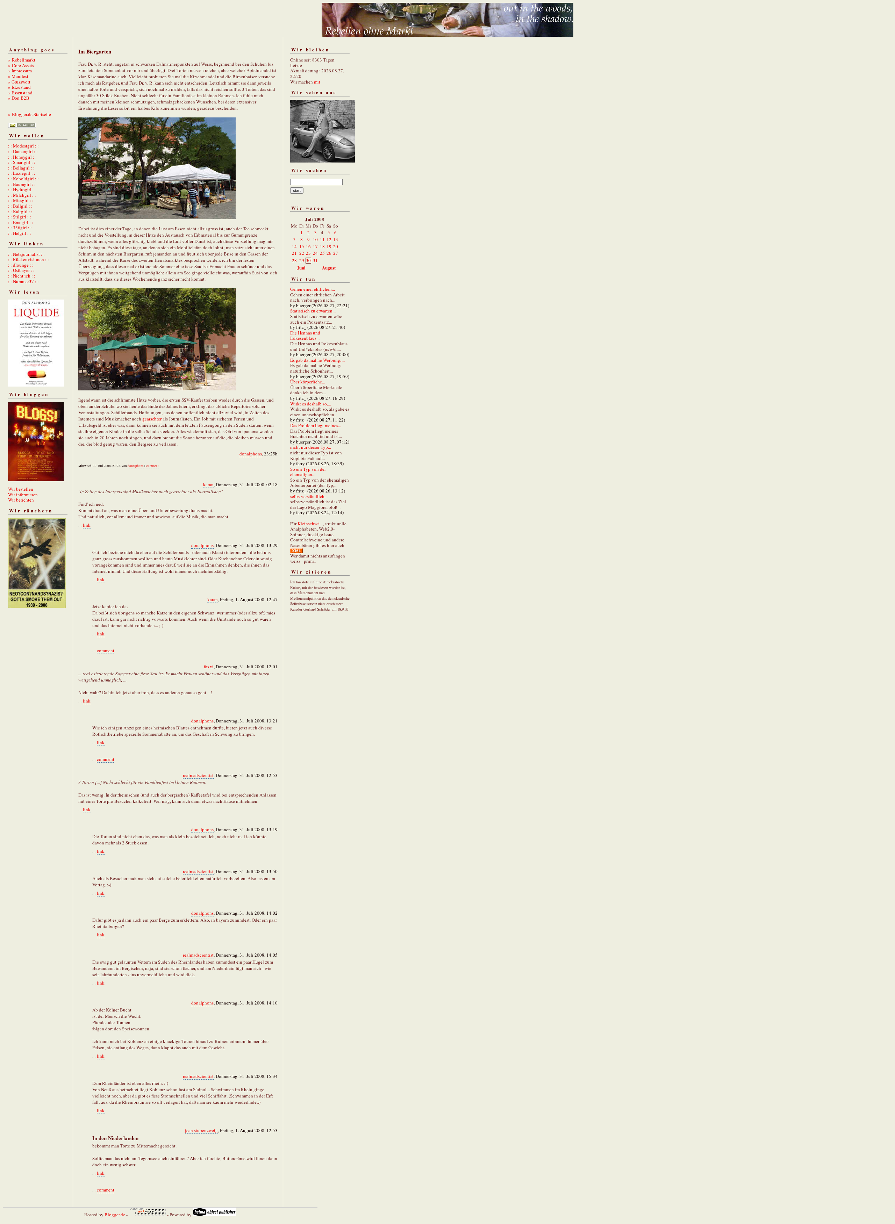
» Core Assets (21, 65)
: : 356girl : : (20, 227)
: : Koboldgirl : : (23, 178)
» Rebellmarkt (21, 60)
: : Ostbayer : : (21, 270)
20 (335, 246)
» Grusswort (19, 82)
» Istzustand (19, 87)
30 (308, 260)
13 (335, 239)
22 (301, 253)
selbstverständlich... (309, 496)
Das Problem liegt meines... (315, 425)
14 (294, 246)
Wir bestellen (20, 489)
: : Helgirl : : (19, 233)
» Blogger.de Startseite (29, 114)
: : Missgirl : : (21, 200)
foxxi (209, 666)
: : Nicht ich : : (21, 276)
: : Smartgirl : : (21, 162)
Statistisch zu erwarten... (313, 311)
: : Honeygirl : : (22, 157)
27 (335, 253)
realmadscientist (198, 775)
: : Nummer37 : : (23, 281)
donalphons (250, 454)
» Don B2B (18, 98)
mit (317, 82)
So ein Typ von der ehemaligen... (308, 472)
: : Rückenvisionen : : (28, 259)
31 (315, 260)
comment (152, 466)
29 (301, 260)
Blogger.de (115, 1214)
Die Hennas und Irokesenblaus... (305, 335)
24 (315, 253)
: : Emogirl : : (20, 222)
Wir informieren (23, 494)
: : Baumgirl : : (22, 184)
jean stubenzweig (201, 1130)
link (87, 525)
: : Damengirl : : (23, 151)
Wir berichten (21, 500)
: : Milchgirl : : (22, 195)
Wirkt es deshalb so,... (310, 404)
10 (315, 239)
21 (294, 253)
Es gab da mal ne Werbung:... (317, 360)
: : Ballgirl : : (20, 206)
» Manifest (18, 76)
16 (308, 246)
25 (322, 253)
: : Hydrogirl (19, 189)
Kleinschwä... (310, 523)
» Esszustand (20, 92)
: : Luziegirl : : (21, 173)
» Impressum (20, 70)
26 (329, 253)
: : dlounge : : (21, 265)
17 (315, 246)
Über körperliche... (307, 382)
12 (329, 239)
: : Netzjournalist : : (26, 254)
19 (329, 246)
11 (322, 239)
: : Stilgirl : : (19, 217)
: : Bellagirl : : (21, 168)
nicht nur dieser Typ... (310, 447)
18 (322, 246)
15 (301, 246)
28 (294, 260)
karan (208, 484)
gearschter (152, 419)
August (329, 267)
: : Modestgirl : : (23, 146)
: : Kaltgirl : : (20, 211)
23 (308, 253)
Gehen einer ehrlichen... (312, 289)
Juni (301, 267)
